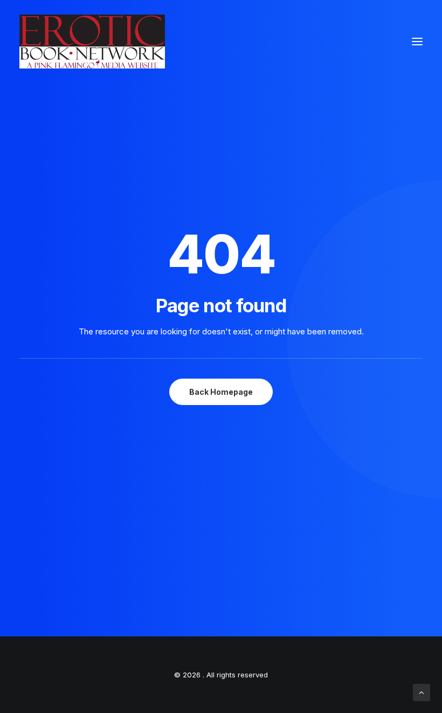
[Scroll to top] (421, 692)
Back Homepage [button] (221, 391)
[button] (417, 41)
